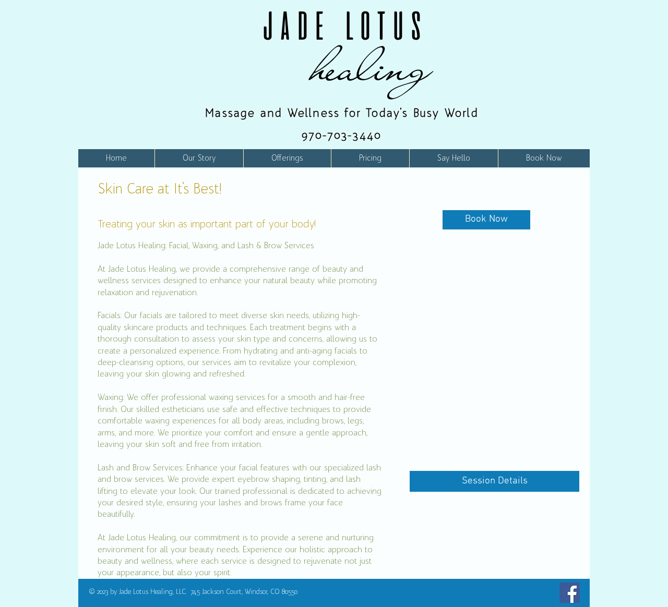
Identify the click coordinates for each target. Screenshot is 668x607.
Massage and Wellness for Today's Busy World (342, 113)
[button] (287, 158)
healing (372, 67)
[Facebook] (569, 592)
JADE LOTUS (342, 25)
